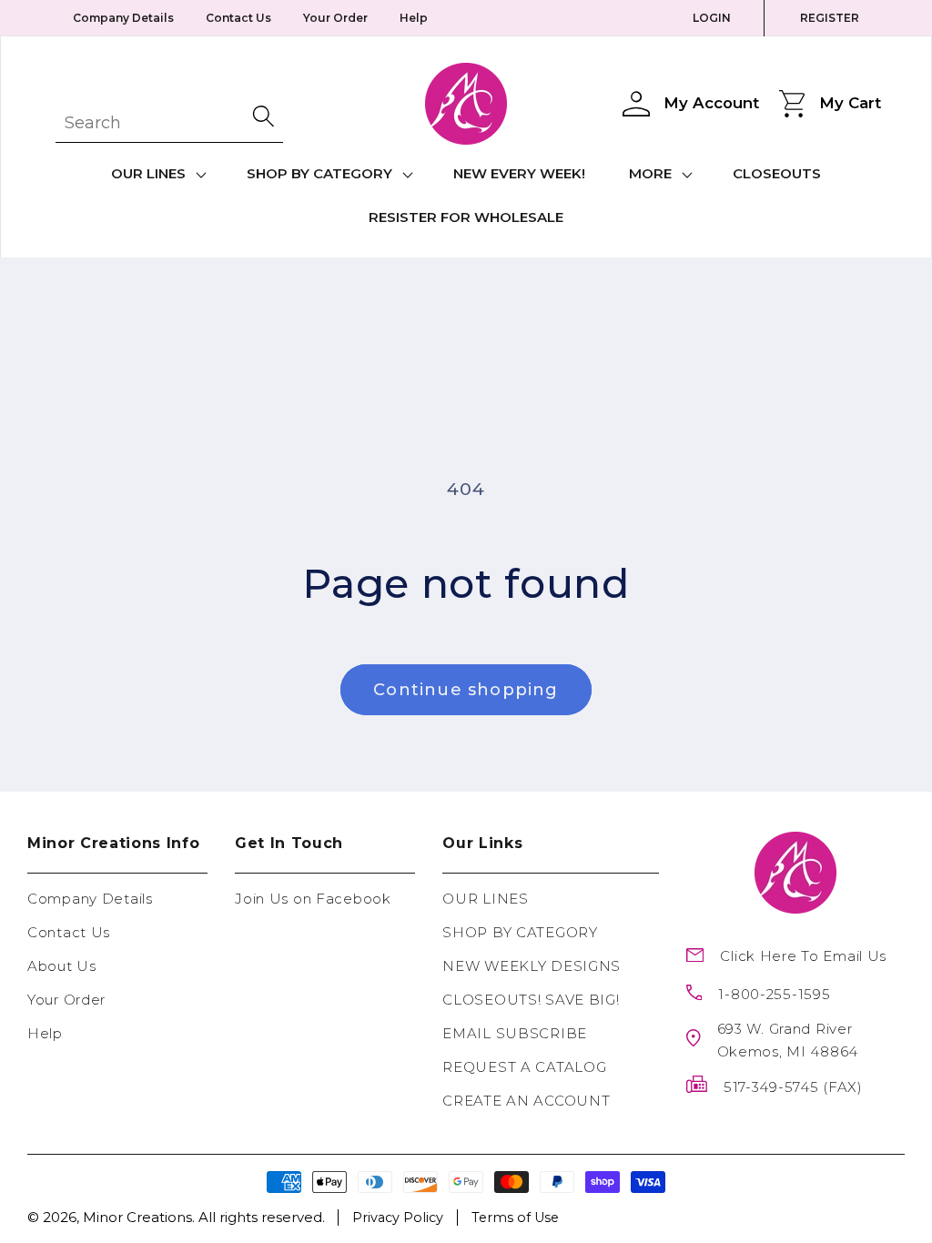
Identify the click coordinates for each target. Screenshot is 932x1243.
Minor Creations (137, 1217)
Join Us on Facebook (313, 898)
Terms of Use (515, 1217)
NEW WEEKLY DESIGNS (531, 966)
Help (414, 18)
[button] (157, 175)
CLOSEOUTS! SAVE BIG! (530, 999)
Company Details (123, 18)
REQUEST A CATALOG (524, 1067)
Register (829, 18)
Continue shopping (465, 690)
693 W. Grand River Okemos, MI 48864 (788, 1040)
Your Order (335, 18)
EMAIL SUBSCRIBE (514, 1033)
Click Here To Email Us (803, 956)
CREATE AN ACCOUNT (526, 1100)
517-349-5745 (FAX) (793, 1087)
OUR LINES (485, 898)
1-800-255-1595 (774, 994)
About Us (61, 966)
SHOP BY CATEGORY (520, 932)
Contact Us (238, 18)
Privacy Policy (397, 1217)
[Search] (265, 116)
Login (712, 18)
